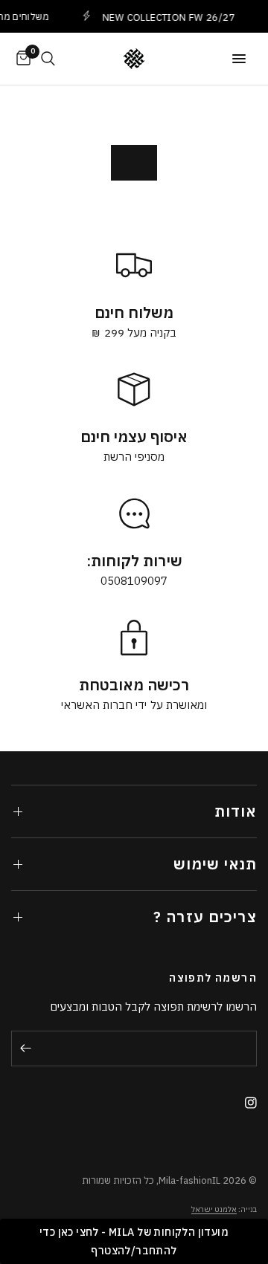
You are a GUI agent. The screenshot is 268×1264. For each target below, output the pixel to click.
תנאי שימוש (215, 864)
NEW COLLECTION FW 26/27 (164, 16)
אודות (235, 811)
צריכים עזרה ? (205, 917)
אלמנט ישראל (214, 1209)
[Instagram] (245, 1103)
